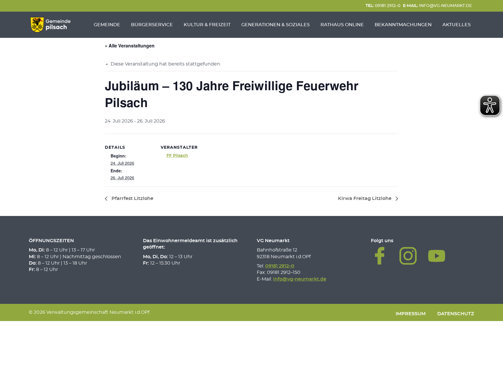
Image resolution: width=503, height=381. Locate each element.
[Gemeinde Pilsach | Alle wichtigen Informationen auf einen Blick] (50, 24)
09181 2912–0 (383, 5)
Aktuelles (456, 24)
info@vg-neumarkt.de (437, 5)
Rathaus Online (342, 24)
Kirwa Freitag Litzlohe (365, 198)
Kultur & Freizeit (207, 24)
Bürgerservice (152, 24)
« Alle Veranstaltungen (130, 45)
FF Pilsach (177, 156)
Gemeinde (107, 24)
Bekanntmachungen (403, 24)
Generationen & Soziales (275, 24)
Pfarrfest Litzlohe (131, 198)
